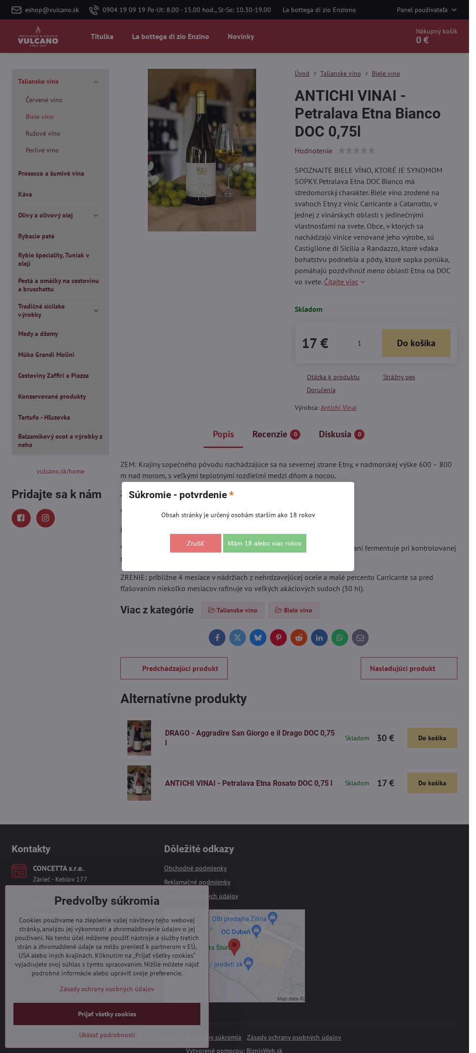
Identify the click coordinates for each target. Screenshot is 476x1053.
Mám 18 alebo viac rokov (265, 543)
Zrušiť (195, 543)
